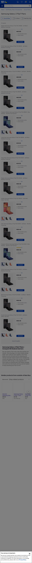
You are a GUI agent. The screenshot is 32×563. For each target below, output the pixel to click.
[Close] (29, 553)
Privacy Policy (22, 559)
